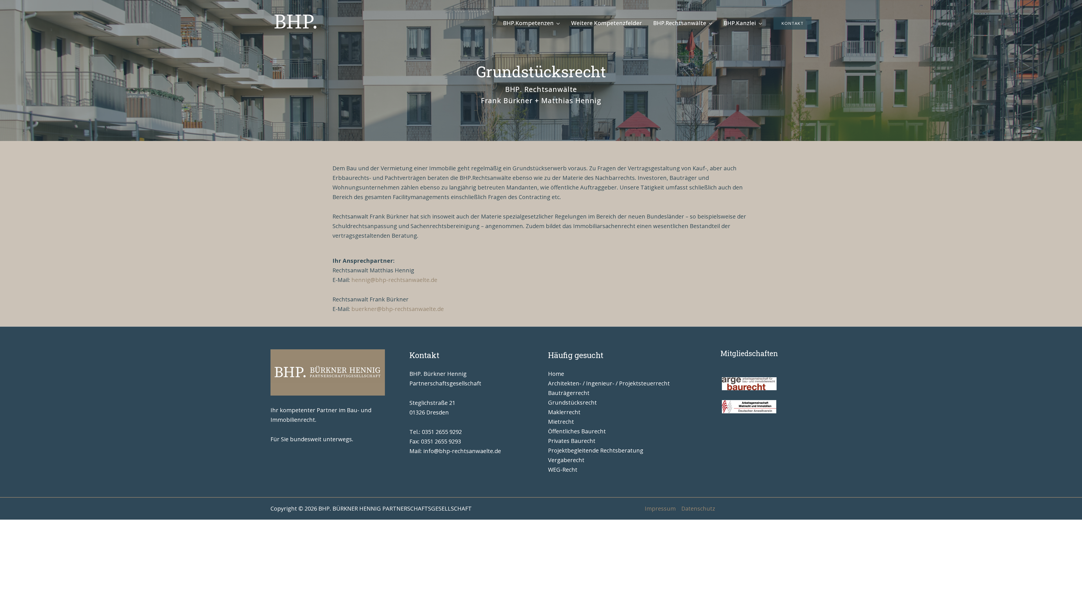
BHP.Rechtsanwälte (679, 23)
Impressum (660, 508)
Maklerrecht (564, 412)
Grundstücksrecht (572, 402)
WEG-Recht (562, 469)
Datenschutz (698, 508)
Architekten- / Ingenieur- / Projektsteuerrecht (609, 383)
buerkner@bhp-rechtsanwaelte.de (397, 309)
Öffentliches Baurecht (577, 431)
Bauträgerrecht (568, 393)
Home (556, 374)
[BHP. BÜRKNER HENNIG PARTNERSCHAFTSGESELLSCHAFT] (295, 23)
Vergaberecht (566, 460)
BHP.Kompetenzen (528, 23)
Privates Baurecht (571, 441)
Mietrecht (561, 421)
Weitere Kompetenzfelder (606, 23)
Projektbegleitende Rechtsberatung (595, 450)
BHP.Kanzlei (740, 23)
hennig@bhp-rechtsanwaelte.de (394, 280)
